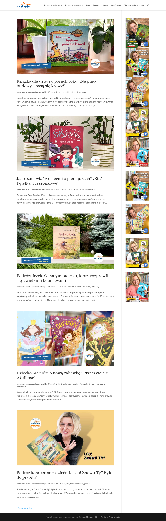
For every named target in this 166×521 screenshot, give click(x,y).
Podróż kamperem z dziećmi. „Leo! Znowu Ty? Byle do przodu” (64, 475)
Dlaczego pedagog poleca (134, 5)
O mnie (105, 5)
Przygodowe (85, 483)
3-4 (60, 92)
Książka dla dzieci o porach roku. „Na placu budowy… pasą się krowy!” (57, 84)
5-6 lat (58, 189)
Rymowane (81, 92)
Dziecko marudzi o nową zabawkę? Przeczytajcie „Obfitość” (62, 375)
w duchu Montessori (88, 189)
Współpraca (116, 5)
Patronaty (95, 287)
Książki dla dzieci (70, 92)
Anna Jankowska (37, 92)
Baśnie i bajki (70, 287)
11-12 (58, 483)
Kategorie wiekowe (52, 5)
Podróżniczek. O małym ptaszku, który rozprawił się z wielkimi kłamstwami (62, 278)
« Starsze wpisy (24, 508)
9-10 (63, 483)
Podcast (96, 5)
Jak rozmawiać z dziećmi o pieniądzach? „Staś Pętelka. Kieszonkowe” (59, 181)
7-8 (63, 189)
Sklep (88, 5)
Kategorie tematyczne (74, 5)
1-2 (57, 92)
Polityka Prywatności (110, 517)
